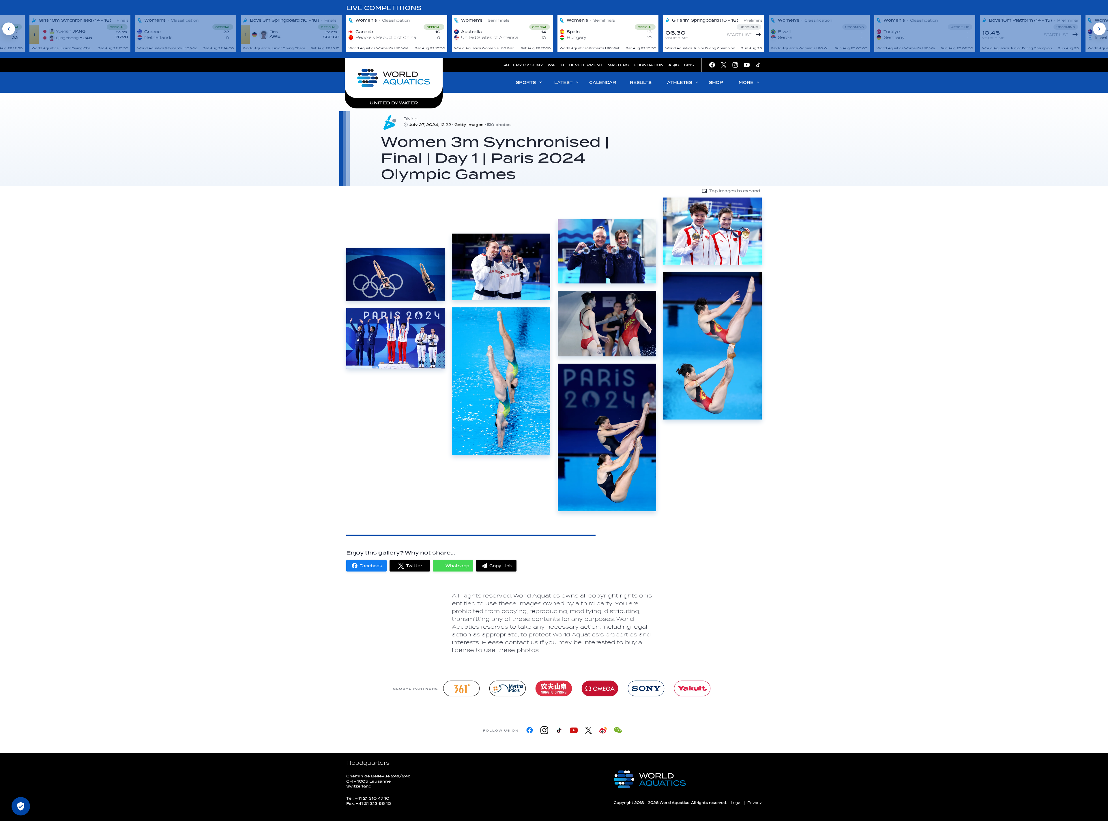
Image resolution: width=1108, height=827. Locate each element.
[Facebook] (529, 730)
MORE (746, 82)
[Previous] (8, 28)
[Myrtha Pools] (507, 688)
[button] (366, 566)
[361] (461, 688)
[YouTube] (573, 730)
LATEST (563, 82)
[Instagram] (544, 730)
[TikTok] (559, 730)
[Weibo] (603, 730)
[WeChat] (618, 730)
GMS (689, 65)
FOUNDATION (649, 65)
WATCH (556, 65)
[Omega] (600, 688)
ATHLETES (679, 82)
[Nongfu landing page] (554, 688)
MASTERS (618, 65)
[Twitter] (588, 730)
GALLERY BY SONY (522, 65)
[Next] (1099, 28)
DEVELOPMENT (586, 65)
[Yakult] (692, 688)
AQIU (673, 65)
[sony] (646, 688)
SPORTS (526, 82)
